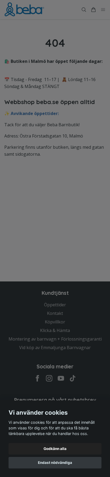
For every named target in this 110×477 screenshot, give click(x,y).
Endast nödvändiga (55, 462)
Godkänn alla (55, 449)
